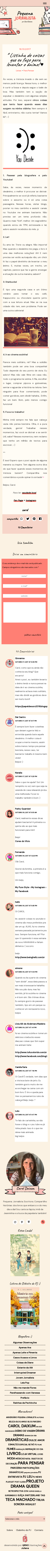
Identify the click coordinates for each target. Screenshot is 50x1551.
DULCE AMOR (37, 1440)
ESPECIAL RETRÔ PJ (28, 1444)
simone (18, 968)
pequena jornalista (31, 1472)
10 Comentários (25, 527)
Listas (18, 70)
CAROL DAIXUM (22, 1425)
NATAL (28, 1459)
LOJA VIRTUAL (29, 1454)
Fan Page (18, 500)
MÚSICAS (20, 1458)
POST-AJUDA (20, 1482)
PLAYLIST (10, 1482)
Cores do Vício (22, 841)
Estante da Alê (25, 1367)
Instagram (31, 500)
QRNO (25, 1545)
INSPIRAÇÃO (20, 1449)
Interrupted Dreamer (25, 1372)
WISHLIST (30, 1504)
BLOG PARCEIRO (34, 1422)
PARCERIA (16, 1468)
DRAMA (40, 1431)
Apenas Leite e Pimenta (25, 1352)
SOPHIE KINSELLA (35, 1491)
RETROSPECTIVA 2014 (18, 1491)
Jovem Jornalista (25, 1377)
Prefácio (25, 1397)
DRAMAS (18, 1435)
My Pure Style (22, 887)
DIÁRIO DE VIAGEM (25, 1430)
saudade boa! (29, 492)
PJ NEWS (37, 1477)
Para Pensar (28, 70)
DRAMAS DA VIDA (31, 1436)
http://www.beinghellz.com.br (30, 957)
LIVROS (14, 1453)
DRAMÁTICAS (16, 1439)
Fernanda (19, 852)
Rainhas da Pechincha (25, 1402)
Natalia (18, 772)
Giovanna (19, 658)
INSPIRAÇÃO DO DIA (34, 1449)
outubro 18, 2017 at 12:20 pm (26, 856)
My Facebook (22, 891)
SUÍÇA (21, 1495)
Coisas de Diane (25, 1362)
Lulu (17, 1111)
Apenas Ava (25, 1347)
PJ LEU (27, 1477)
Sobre (10, 1530)
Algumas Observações (25, 1342)
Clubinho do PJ (23, 1530)
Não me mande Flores (25, 1387)
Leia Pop (25, 1382)
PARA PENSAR (31, 1463)
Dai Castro (20, 717)
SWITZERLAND (32, 1495)
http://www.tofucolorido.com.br (31, 1052)
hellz (17, 902)
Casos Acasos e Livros (25, 1357)
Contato (38, 1530)
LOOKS (40, 1454)
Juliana (25, 1548)
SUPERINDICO (11, 1495)
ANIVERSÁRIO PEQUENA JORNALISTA (21, 1417)
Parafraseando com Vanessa (25, 1392)
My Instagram (38, 887)
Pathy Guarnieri (23, 808)
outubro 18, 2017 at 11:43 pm (26, 972)
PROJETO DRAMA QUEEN (27, 1483)
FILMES (11, 1449)
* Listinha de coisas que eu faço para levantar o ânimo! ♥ (25, 60)
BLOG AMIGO (21, 1422)
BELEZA (12, 1421)
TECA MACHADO (20, 1499)
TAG (43, 1495)
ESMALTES (13, 1444)
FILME (40, 1445)
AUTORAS (40, 1417)
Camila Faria (21, 1067)
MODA (11, 1458)
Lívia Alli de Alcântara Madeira (30, 1023)
